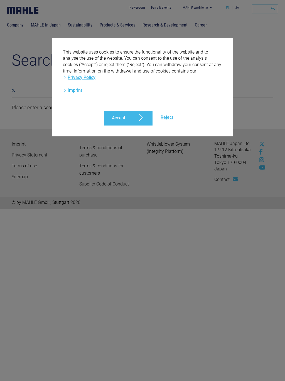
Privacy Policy (81, 77)
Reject (167, 117)
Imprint (75, 90)
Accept (118, 117)
